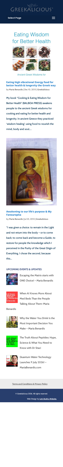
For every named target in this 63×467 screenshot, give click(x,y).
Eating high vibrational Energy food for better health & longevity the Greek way (31, 83)
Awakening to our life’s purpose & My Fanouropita (29, 213)
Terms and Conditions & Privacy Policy (30, 384)
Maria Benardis (16, 89)
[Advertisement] (31, 433)
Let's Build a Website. (48, 399)
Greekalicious (43, 89)
